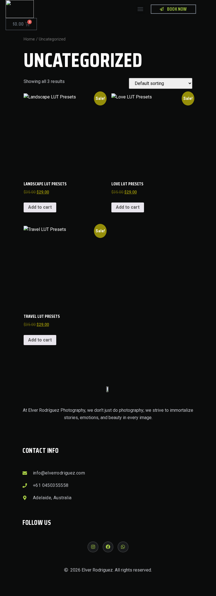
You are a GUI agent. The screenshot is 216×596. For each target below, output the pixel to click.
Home (29, 39)
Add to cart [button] (40, 207)
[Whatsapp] (123, 546)
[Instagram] (92, 546)
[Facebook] (108, 546)
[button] (140, 9)
